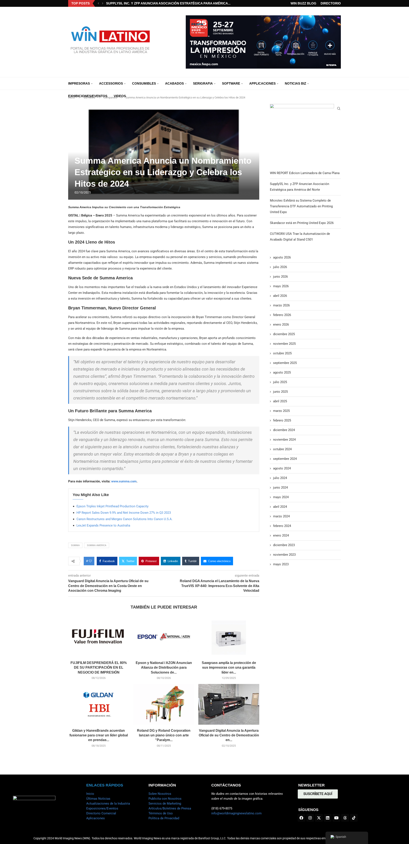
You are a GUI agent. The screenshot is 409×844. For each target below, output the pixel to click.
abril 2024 (280, 507)
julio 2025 (280, 382)
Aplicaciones (95, 818)
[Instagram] (310, 818)
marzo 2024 (281, 516)
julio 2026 (280, 267)
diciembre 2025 (284, 334)
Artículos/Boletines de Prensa (169, 808)
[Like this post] (90, 561)
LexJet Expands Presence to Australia (103, 525)
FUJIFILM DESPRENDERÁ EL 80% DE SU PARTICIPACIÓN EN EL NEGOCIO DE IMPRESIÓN (99, 667)
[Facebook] (301, 818)
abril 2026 (280, 296)
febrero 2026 (282, 315)
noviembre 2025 (284, 344)
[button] (98, 3)
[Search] (339, 108)
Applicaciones (262, 83)
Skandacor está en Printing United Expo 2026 (302, 223)
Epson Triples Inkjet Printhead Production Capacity (112, 506)
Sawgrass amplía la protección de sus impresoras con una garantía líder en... (229, 667)
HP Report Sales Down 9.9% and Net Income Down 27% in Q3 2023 (123, 513)
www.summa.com (124, 481)
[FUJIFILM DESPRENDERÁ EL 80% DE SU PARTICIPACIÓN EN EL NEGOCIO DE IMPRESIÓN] (98, 636)
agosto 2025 (282, 372)
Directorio (331, 3)
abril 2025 (280, 401)
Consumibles (144, 83)
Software (231, 83)
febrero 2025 (282, 420)
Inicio (90, 794)
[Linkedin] (327, 818)
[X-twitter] (319, 818)
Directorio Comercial (101, 813)
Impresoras (79, 83)
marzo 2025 (281, 411)
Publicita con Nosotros (164, 799)
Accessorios (111, 83)
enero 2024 (281, 535)
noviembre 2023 (284, 555)
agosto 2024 (282, 468)
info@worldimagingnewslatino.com (236, 813)
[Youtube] (336, 818)
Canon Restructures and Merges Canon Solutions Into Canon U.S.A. (124, 519)
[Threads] (345, 818)
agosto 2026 (282, 257)
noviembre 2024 (284, 439)
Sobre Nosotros (159, 794)
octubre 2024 (282, 449)
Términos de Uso (160, 813)
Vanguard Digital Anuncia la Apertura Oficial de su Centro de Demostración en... (229, 735)
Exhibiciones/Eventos (87, 96)
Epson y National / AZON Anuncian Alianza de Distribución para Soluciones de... (164, 667)
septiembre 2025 (285, 363)
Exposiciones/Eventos (102, 808)
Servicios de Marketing (164, 803)
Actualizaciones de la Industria (108, 803)
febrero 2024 (282, 526)
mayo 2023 (281, 564)
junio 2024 (280, 487)
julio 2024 (280, 478)
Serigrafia (203, 83)
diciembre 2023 (284, 545)
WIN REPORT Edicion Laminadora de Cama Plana (305, 173)
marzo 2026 (281, 305)
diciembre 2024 (284, 430)
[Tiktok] (354, 818)
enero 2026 (281, 324)
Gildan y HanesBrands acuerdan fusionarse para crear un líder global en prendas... (98, 735)
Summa (75, 545)
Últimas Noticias (98, 799)
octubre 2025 (282, 353)
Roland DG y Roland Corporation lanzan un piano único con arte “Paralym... (163, 735)
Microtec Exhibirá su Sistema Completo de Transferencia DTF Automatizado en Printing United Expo (301, 206)
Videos (120, 96)
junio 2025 (280, 392)
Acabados (174, 83)
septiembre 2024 (285, 459)
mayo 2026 (281, 286)
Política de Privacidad (163, 818)
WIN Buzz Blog (303, 3)
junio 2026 (280, 276)
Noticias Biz (295, 83)
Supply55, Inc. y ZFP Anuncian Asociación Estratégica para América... (168, 3)
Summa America (96, 545)
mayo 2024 (281, 497)
